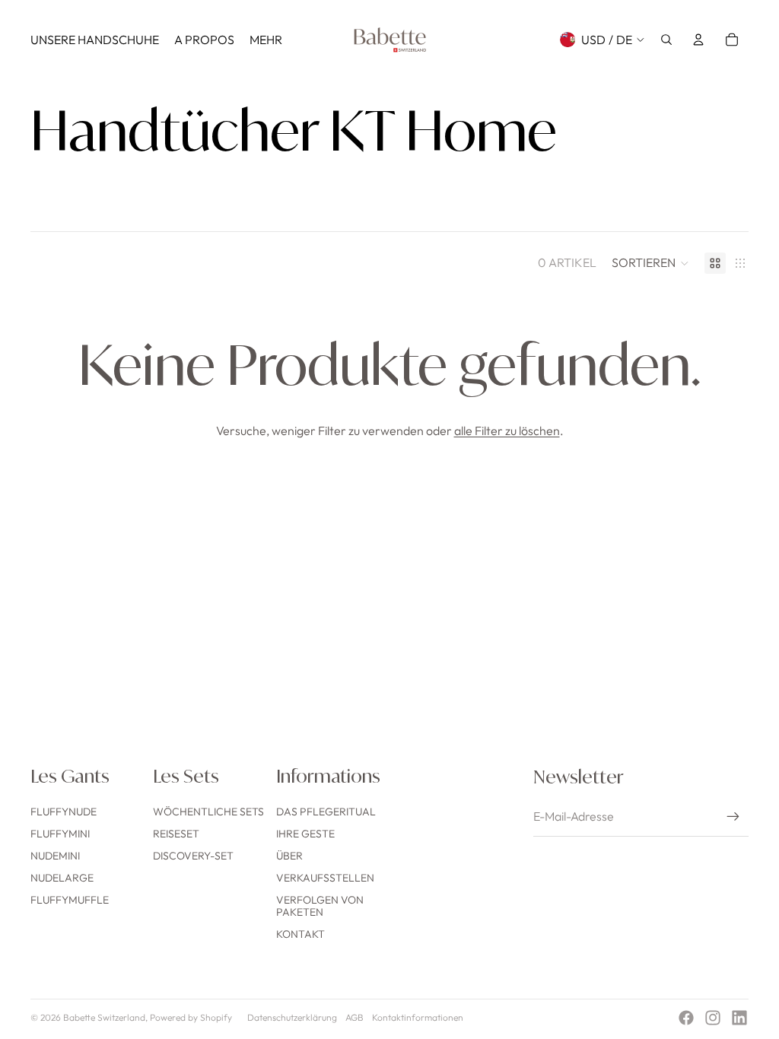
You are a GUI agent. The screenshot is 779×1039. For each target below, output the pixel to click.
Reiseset (176, 833)
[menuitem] (94, 39)
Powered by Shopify (191, 1017)
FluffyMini (60, 833)
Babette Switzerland (104, 1017)
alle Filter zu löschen (507, 430)
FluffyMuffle (69, 900)
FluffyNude (63, 811)
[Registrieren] (733, 817)
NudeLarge (62, 878)
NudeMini (55, 856)
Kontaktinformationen (417, 1017)
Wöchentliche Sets (208, 811)
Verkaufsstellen (325, 878)
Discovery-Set (193, 856)
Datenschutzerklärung (292, 1017)
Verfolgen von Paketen (320, 906)
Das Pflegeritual (326, 811)
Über (289, 856)
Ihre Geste (305, 833)
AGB (354, 1017)
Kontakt (300, 934)
